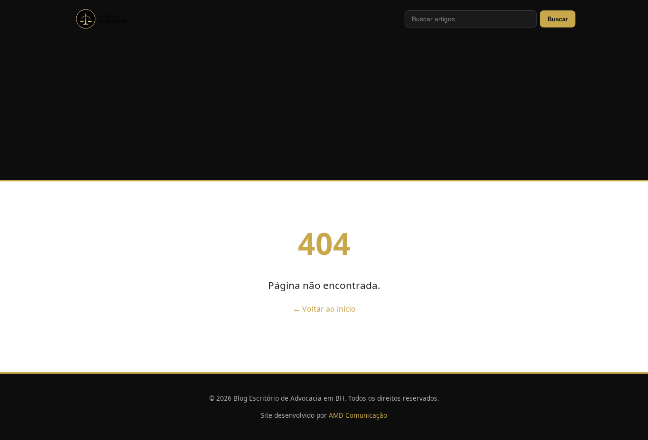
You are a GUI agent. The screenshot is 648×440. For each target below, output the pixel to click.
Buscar (557, 19)
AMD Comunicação (358, 415)
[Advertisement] (324, 109)
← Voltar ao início (324, 309)
